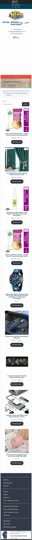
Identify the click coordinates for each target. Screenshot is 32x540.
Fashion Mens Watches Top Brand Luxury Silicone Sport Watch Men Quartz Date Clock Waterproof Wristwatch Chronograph (19, 536)
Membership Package (9, 527)
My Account (6, 524)
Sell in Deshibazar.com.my (10, 512)
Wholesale (6, 515)
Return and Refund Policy (10, 509)
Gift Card (6, 486)
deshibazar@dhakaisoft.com (17, 31)
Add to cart (18, 142)
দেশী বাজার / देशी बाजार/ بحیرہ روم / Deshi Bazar (16, 23)
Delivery (5, 494)
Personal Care (12, 85)
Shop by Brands (8, 483)
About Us (6, 480)
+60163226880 (17, 29)
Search (4, 101)
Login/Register (16, 5)
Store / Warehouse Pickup (11, 500)
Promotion (6, 497)
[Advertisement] (16, 58)
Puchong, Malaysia (17, 33)
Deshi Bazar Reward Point (10, 506)
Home (4, 85)
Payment (6, 491)
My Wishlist (6, 521)
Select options (18, 181)
